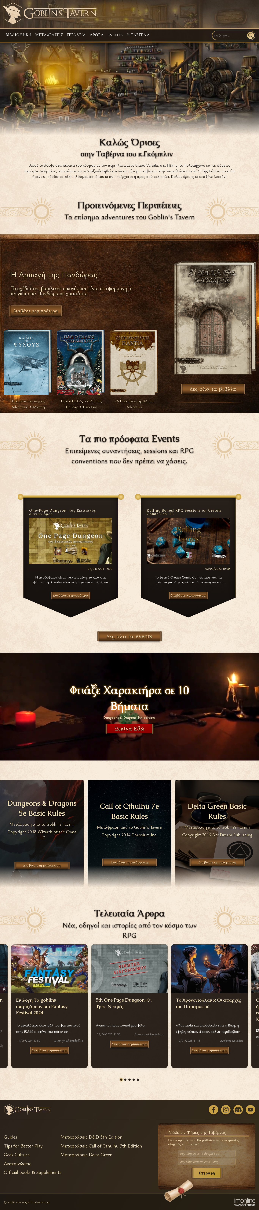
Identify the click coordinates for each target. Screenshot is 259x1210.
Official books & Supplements (32, 1172)
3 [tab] (129, 1080)
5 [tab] (138, 1080)
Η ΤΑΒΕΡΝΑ (138, 34)
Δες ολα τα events (129, 636)
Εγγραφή (207, 1172)
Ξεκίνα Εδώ (129, 728)
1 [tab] (121, 1079)
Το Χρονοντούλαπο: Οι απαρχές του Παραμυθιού (208, 1003)
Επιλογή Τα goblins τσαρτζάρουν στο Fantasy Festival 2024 (41, 1006)
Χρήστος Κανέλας (231, 1040)
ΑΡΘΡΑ (97, 34)
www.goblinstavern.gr (33, 1201)
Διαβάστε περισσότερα (49, 1050)
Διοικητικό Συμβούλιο (68, 1040)
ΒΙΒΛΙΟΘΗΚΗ (18, 34)
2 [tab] (125, 1080)
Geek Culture (17, 1154)
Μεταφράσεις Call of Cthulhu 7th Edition (101, 1146)
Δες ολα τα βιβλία (213, 388)
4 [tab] (134, 1080)
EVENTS (115, 34)
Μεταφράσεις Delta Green (86, 1154)
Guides (10, 1137)
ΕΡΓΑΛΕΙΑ (76, 34)
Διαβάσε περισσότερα (35, 311)
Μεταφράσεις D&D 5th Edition (91, 1137)
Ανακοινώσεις (17, 1163)
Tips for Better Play (23, 1146)
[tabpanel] (129, 1006)
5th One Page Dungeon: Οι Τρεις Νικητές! (123, 1003)
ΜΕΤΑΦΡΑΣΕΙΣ (49, 34)
